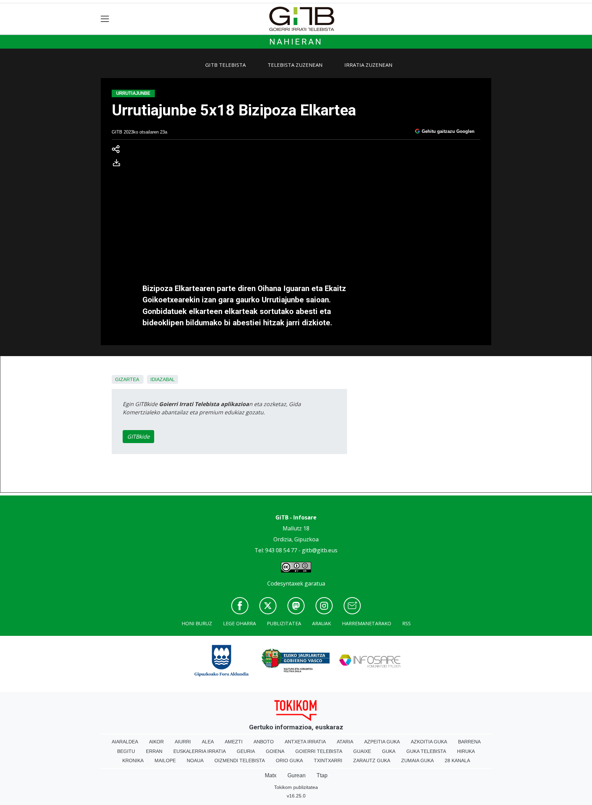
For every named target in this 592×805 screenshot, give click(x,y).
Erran (154, 751)
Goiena (275, 751)
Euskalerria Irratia (199, 751)
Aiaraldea (125, 741)
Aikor (156, 741)
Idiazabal (162, 379)
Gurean (296, 775)
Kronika (133, 760)
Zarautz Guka (371, 760)
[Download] (118, 164)
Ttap (322, 775)
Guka (388, 751)
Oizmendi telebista (239, 760)
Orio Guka (289, 760)
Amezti (234, 741)
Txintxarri (328, 760)
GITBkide (138, 436)
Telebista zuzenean (295, 64)
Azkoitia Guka (429, 741)
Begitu (126, 751)
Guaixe (362, 751)
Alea (208, 741)
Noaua (195, 760)
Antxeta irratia (305, 741)
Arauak (321, 623)
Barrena (469, 741)
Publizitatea (284, 623)
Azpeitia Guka (382, 741)
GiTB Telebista (225, 64)
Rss (406, 623)
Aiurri (183, 741)
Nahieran (296, 42)
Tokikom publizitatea (296, 787)
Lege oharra (239, 623)
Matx (270, 775)
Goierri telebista (318, 751)
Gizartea (127, 379)
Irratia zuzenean (368, 64)
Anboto (264, 741)
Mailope (165, 760)
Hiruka (466, 751)
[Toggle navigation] (105, 19)
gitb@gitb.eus (319, 550)
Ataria (345, 741)
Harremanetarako (366, 623)
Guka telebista (426, 751)
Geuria (246, 751)
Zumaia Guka (417, 760)
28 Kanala (457, 760)
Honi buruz (197, 623)
